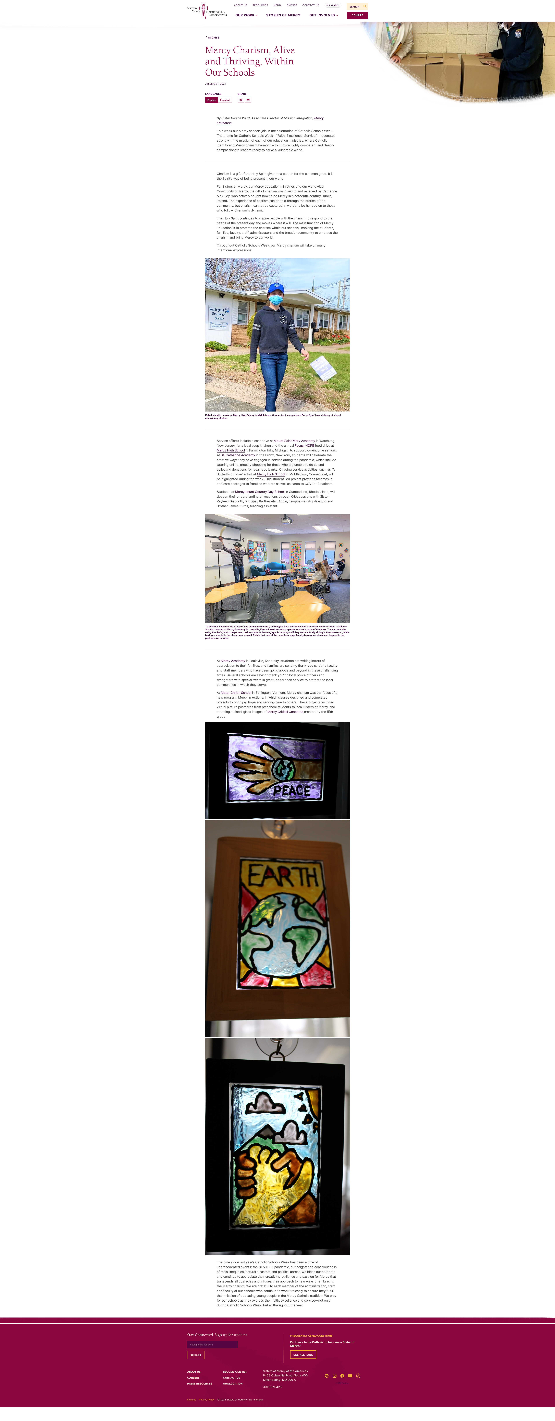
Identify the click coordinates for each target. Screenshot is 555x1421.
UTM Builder (342, 1383)
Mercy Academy (233, 661)
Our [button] (245, 15)
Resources (260, 5)
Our (233, 1383)
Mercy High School (231, 450)
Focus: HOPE (304, 445)
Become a (235, 1371)
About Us (240, 5)
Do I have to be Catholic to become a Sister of (322, 1344)
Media (277, 5)
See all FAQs (303, 1354)
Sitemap (191, 1399)
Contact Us (310, 5)
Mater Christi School (236, 693)
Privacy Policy (206, 1399)
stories (213, 37)
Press (200, 1383)
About (194, 1371)
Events (292, 5)
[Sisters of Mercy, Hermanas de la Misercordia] (205, 11)
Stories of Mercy (283, 15)
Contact (232, 1377)
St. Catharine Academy (238, 455)
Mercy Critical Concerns (285, 712)
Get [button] (322, 15)
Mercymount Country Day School (260, 492)
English (211, 100)
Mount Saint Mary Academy (294, 441)
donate (357, 15)
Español (334, 5)
